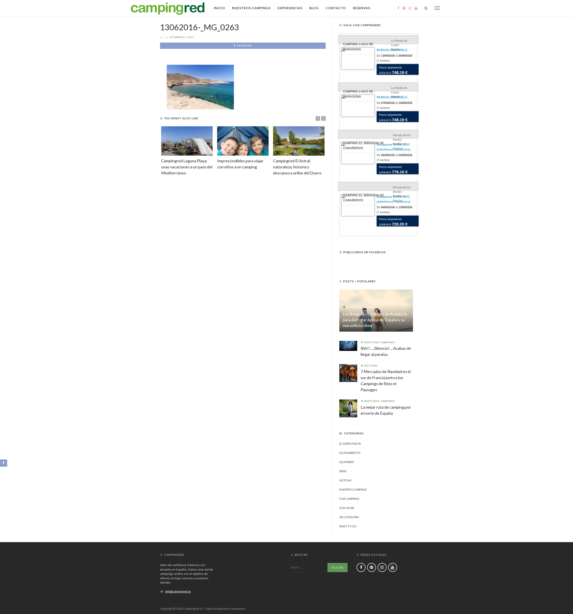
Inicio (219, 8)
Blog (314, 8)
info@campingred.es (178, 591)
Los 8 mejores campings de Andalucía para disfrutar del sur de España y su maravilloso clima (375, 319)
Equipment (346, 462)
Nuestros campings (251, 8)
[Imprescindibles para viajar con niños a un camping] (243, 141)
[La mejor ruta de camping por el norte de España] (348, 408)
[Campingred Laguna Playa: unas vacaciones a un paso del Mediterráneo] (187, 141)
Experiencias (290, 8)
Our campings (349, 499)
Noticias (371, 365)
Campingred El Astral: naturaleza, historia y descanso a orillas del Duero (297, 166)
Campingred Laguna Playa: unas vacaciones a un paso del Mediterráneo (186, 166)
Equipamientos (349, 453)
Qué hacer (346, 508)
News (342, 471)
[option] (187, 151)
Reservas (361, 8)
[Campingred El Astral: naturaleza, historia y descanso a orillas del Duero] (299, 141)
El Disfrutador (350, 444)
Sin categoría (349, 517)
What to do (348, 526)
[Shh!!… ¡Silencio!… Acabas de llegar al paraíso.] (348, 345)
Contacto (336, 8)
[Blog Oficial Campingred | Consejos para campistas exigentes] (168, 7)
